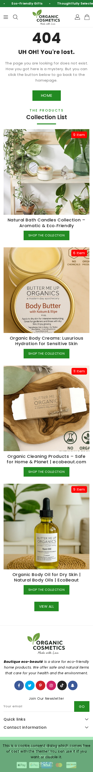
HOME (46, 95)
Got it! (46, 763)
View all (46, 606)
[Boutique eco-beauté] (46, 17)
